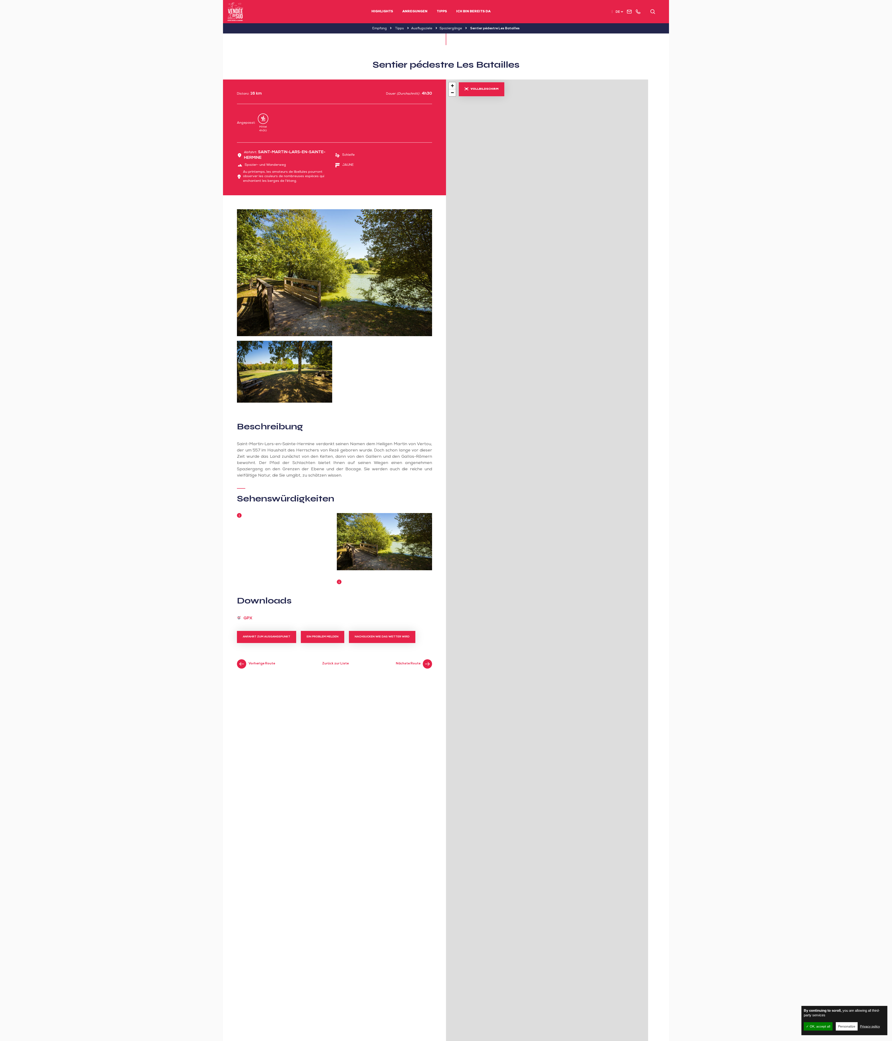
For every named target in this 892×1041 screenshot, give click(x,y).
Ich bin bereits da (473, 11)
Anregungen (414, 11)
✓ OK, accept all (818, 1026)
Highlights (382, 11)
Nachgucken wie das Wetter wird (382, 637)
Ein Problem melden (322, 637)
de (618, 12)
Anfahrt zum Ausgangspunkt (266, 637)
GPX (247, 618)
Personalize (846, 1026)
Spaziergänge (450, 28)
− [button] (452, 93)
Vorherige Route (262, 663)
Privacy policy (870, 1026)
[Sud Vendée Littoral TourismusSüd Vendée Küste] (235, 12)
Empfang (379, 28)
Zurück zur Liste (335, 663)
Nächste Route (408, 663)
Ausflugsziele (421, 28)
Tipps (442, 11)
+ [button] (452, 86)
